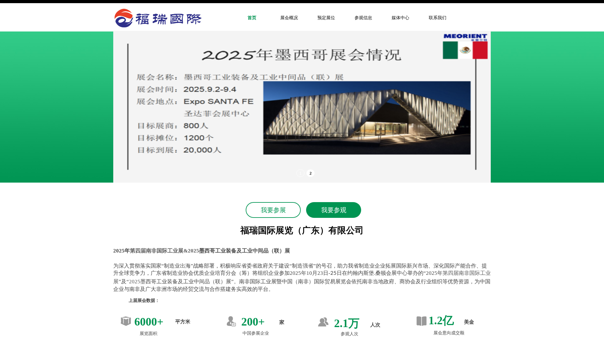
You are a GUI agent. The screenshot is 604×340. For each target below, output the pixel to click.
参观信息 (363, 17)
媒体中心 (400, 17)
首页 (252, 17)
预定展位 (326, 17)
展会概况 (289, 17)
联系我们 (437, 17)
